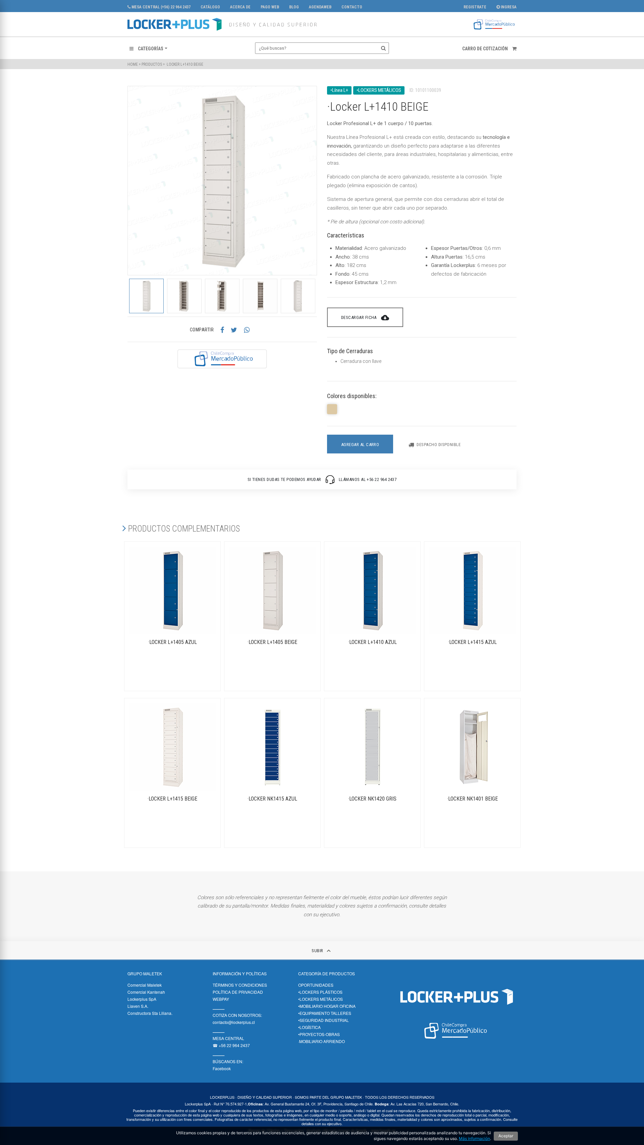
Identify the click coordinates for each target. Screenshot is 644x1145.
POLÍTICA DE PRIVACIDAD (238, 992)
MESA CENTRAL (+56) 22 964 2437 (160, 7)
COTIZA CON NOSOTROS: (237, 1015)
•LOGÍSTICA (309, 1027)
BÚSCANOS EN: (228, 1061)
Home (132, 64)
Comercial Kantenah (146, 992)
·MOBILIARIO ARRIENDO (321, 1041)
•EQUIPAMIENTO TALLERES (324, 1013)
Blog (294, 7)
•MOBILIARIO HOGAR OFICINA (327, 1006)
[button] (148, 49)
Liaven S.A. (137, 1006)
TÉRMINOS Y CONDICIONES (240, 985)
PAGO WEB (270, 7)
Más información (474, 1138)
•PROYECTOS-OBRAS (319, 1034)
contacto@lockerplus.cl (234, 1022)
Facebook (222, 1068)
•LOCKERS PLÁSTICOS (320, 992)
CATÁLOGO (210, 7)
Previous (122, 295)
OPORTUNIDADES (315, 985)
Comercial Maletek (144, 985)
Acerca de (240, 7)
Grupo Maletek (144, 973)
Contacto (351, 7)
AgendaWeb (320, 7)
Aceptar (505, 1135)
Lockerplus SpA (141, 999)
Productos (152, 64)
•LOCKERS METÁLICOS (320, 999)
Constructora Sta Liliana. (149, 1013)
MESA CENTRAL (228, 1038)
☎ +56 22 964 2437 (231, 1045)
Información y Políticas (240, 973)
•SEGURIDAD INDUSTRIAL (323, 1020)
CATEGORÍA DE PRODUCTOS (326, 973)
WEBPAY (221, 999)
